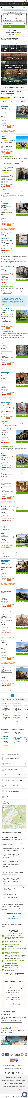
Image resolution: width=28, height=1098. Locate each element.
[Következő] (26, 97)
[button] (1, 1)
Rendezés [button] (15, 101)
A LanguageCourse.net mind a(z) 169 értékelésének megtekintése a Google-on (14, 1031)
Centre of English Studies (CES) (18, 713)
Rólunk (6, 1083)
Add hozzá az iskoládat (14, 1092)
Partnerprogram (19, 1089)
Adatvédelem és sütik (20, 1080)
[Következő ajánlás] (25, 994)
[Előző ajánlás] (3, 994)
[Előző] (1, 97)
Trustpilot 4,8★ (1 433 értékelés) (11, 4)
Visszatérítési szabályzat (8, 1080)
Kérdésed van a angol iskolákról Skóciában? (14, 904)
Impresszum (19, 1083)
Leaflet (18, 828)
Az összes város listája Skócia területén (13, 87)
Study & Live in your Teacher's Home (6, 713)
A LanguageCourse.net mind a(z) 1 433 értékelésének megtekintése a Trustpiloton (11, 1021)
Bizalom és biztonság (9, 1089)
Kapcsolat (12, 1083)
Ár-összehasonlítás (5, 97)
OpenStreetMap (23, 828)
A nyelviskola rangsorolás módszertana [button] (14, 699)
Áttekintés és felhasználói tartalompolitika (14, 1086)
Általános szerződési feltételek (13, 1077)
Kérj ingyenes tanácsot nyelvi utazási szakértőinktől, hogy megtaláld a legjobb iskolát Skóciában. (13, 908)
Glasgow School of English (6, 738)
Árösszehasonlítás (14, 27)
